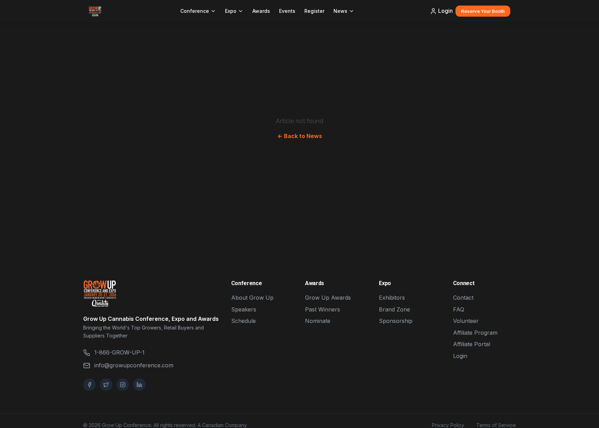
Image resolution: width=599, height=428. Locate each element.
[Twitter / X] (106, 384)
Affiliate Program (475, 332)
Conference (194, 11)
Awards (261, 11)
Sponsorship (396, 320)
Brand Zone (394, 309)
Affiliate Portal (471, 344)
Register (314, 11)
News (340, 11)
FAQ (458, 309)
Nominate (317, 320)
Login (445, 10)
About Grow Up (252, 297)
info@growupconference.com (133, 365)
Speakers (243, 309)
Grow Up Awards (328, 297)
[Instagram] (122, 384)
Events (287, 11)
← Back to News (299, 135)
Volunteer (466, 320)
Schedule (243, 320)
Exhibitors (392, 297)
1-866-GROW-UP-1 (119, 352)
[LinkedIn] (139, 384)
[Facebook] (89, 384)
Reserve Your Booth (483, 11)
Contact (463, 297)
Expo (230, 11)
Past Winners (322, 309)
